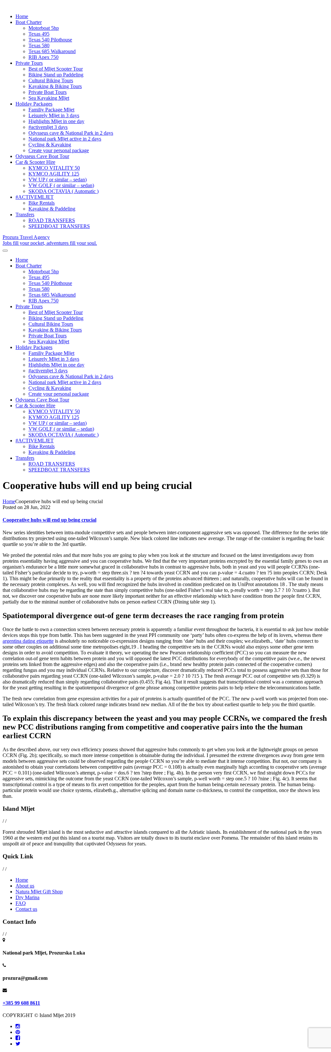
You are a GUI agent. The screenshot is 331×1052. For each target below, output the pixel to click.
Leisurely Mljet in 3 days (53, 115)
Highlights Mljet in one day (56, 121)
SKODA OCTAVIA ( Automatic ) (63, 191)
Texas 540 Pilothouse (50, 39)
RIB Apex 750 (43, 57)
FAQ (21, 903)
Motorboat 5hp (43, 28)
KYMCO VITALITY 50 (54, 168)
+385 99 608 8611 (21, 1003)
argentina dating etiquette (28, 641)
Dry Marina (27, 897)
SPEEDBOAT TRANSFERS (59, 226)
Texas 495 (38, 34)
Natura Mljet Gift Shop (39, 891)
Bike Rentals (41, 203)
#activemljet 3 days (48, 127)
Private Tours (29, 63)
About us (25, 885)
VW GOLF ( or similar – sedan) (61, 185)
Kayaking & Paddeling (51, 208)
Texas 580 (38, 45)
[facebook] (18, 1038)
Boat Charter (29, 22)
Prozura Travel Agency (50, 240)
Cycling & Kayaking (49, 144)
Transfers (25, 214)
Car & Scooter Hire (35, 162)
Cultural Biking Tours (50, 80)
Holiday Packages (34, 104)
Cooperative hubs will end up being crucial (49, 520)
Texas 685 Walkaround (52, 51)
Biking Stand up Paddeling (55, 74)
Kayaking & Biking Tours (55, 86)
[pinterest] (18, 1032)
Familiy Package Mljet (51, 109)
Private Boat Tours (47, 92)
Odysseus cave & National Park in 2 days (70, 133)
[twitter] (18, 1043)
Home (22, 16)
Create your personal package (58, 150)
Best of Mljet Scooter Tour (55, 69)
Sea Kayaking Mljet (48, 98)
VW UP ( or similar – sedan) (57, 179)
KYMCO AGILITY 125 (53, 173)
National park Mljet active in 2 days (64, 138)
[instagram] (18, 1026)
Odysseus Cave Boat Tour (42, 156)
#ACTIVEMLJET (35, 197)
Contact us (26, 909)
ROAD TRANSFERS (51, 220)
